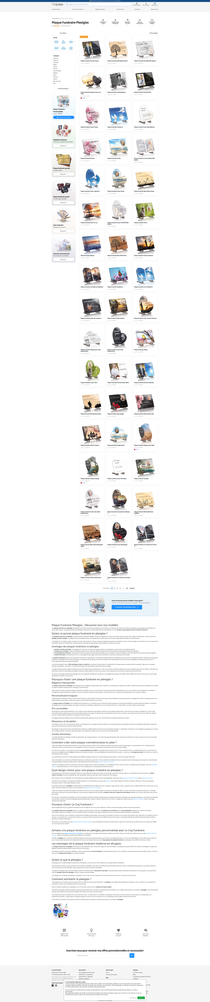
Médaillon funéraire (100, 9)
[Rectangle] (56, 42)
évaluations (61, 25)
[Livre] (56, 48)
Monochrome (57, 81)
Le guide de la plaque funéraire (142, 976)
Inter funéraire (120, 9)
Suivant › (132, 588)
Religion (55, 73)
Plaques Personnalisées (125, 607)
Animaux (55, 58)
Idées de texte (154, 9)
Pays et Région (57, 71)
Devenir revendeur (84, 978)
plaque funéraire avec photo (93, 787)
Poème (55, 79)
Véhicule (55, 77)
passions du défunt (138, 799)
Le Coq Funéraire (138, 972)
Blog (134, 974)
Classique (55, 62)
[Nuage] (63, 48)
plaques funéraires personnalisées (82, 822)
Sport (54, 75)
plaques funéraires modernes (106, 761)
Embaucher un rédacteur (86, 976)
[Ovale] (71, 42)
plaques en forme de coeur (130, 778)
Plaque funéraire (56, 9)
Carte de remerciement (78, 9)
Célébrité (55, 60)
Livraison (135, 978)
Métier (55, 64)
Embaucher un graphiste (86, 974)
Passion (55, 68)
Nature (55, 66)
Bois (54, 83)
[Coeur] (63, 42)
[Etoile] (71, 48)
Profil (107, 972)
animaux (108, 781)
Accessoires (137, 9)
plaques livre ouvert (147, 778)
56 (127, 588)
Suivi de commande (111, 974)
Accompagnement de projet (86, 972)
